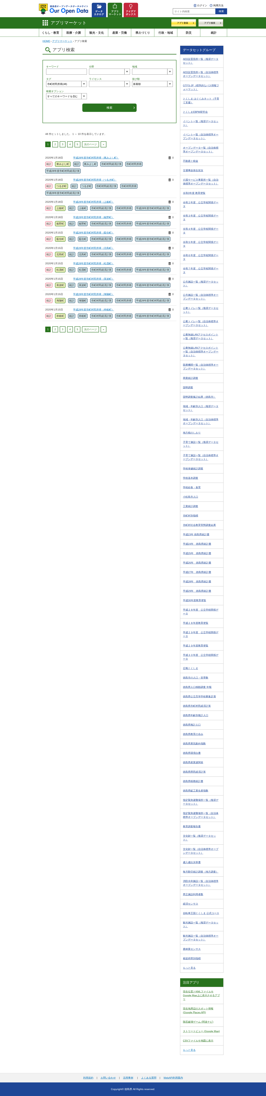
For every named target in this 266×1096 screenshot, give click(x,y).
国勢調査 (188, 387)
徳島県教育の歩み (193, 734)
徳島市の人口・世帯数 (195, 677)
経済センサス (190, 903)
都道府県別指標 (192, 958)
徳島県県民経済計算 (194, 771)
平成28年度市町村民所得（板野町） (93, 217)
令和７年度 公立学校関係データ (200, 270)
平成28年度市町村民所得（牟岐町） (93, 309)
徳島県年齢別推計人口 (195, 715)
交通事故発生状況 (193, 170)
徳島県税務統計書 (193, 781)
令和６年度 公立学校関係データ (200, 257)
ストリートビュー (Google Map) (201, 1031)
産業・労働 (119, 32)
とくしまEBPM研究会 (195, 111)
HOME (46, 41)
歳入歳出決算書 (192, 862)
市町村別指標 (190, 515)
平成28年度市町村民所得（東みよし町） (96, 157)
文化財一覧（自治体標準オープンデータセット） (200, 851)
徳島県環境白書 (192, 752)
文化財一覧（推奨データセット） (199, 837)
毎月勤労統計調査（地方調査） (200, 871)
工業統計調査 (190, 506)
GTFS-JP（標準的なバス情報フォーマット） (201, 87)
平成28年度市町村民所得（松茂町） (93, 263)
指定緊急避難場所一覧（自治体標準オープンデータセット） (200, 815)
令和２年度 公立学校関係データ (200, 204)
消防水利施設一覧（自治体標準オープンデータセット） (200, 883)
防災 (189, 32)
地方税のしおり (192, 432)
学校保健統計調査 (193, 468)
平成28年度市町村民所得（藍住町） (93, 232)
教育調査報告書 (192, 826)
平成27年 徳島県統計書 (197, 572)
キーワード (52, 66)
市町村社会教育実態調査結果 (199, 525)
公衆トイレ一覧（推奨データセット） (200, 310)
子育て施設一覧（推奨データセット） (200, 444)
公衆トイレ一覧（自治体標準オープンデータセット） (200, 323)
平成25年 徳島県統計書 (197, 553)
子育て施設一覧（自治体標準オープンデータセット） (200, 457)
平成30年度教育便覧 (194, 600)
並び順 (136, 78)
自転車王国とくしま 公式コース (201, 913)
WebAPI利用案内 (173, 1077)
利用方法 (218, 5)
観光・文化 (96, 32)
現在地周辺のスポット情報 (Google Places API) (198, 1010)
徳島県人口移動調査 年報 (197, 687)
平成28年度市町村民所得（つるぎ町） (95, 179)
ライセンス (95, 78)
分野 (91, 66)
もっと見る (189, 967)
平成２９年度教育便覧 (195, 645)
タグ (48, 78)
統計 (214, 32)
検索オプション (55, 91)
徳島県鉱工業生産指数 (195, 790)
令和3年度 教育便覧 (194, 193)
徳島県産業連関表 (193, 762)
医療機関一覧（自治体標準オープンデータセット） (200, 366)
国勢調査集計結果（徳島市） (199, 396)
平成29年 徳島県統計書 (197, 590)
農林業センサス (192, 949)
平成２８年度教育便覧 (195, 623)
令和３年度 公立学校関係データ (200, 217)
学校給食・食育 (192, 487)
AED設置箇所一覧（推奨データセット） (200, 61)
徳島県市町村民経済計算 (197, 705)
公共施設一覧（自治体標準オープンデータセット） (200, 296)
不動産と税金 (190, 160)
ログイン (202, 5)
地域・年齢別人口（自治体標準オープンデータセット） (200, 421)
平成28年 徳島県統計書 (197, 581)
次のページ (90, 144)
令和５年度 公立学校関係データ (200, 244)
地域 (134, 66)
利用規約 (88, 1077)
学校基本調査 (190, 477)
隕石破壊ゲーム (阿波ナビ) (198, 1021)
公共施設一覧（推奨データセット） (200, 283)
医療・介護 (73, 32)
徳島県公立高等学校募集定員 (199, 696)
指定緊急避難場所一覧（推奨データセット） (200, 802)
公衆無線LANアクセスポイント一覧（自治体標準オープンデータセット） (200, 351)
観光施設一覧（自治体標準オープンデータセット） (200, 937)
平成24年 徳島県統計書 (197, 543)
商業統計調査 (190, 378)
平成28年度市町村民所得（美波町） (93, 278)
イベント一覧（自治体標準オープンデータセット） (200, 136)
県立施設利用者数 (193, 894)
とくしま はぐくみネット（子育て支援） (201, 100)
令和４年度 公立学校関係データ (200, 230)
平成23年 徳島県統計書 (196, 534)
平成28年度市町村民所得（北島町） (93, 248)
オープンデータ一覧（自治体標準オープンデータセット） (200, 149)
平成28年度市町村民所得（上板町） (93, 201)
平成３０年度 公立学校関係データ (200, 657)
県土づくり (143, 32)
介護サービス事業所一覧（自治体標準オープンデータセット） (200, 181)
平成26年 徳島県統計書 (197, 562)
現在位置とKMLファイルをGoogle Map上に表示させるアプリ (201, 995)
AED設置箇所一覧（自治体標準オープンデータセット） (200, 74)
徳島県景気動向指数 (194, 743)
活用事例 (128, 1077)
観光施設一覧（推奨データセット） (200, 924)
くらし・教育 (50, 32)
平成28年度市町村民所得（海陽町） (93, 294)
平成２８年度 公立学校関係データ (200, 611)
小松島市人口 (190, 496)
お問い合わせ (108, 1077)
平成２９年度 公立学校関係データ (200, 634)
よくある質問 (148, 1077)
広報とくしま (190, 668)
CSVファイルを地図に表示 (198, 1040)
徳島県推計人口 (192, 724)
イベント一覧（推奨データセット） (200, 123)
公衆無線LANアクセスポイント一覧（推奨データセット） (200, 336)
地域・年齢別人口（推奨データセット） (200, 408)
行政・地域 (166, 32)
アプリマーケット (69, 22)
